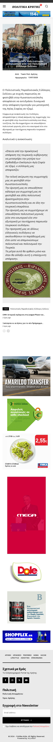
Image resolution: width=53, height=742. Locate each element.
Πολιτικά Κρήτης (26, 57)
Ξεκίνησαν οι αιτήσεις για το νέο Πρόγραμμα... (23, 323)
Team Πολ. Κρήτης (29, 74)
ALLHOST (32, 738)
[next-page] (8, 331)
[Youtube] (26, 680)
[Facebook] (5, 680)
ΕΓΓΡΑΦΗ (25, 720)
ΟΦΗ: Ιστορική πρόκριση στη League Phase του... (24, 314)
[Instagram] (12, 680)
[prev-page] (4, 331)
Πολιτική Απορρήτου (41, 726)
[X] (19, 680)
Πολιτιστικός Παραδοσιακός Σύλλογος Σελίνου (29, 309)
